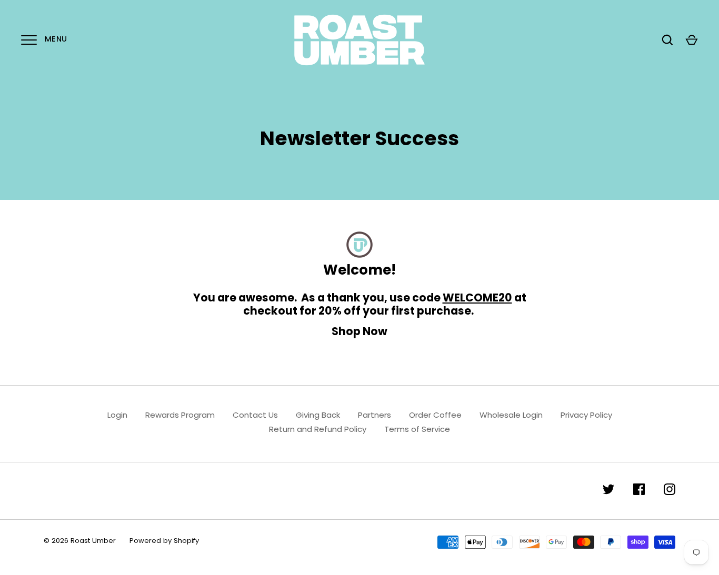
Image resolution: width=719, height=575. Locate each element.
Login (117, 414)
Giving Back (318, 414)
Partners (374, 414)
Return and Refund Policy (317, 429)
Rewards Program (180, 414)
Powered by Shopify (164, 541)
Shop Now (359, 331)
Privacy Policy (586, 414)
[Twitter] (608, 491)
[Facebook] (639, 491)
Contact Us (255, 414)
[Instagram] (669, 491)
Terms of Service (417, 429)
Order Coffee (435, 414)
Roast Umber (93, 541)
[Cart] (691, 40)
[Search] (667, 40)
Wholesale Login (511, 414)
